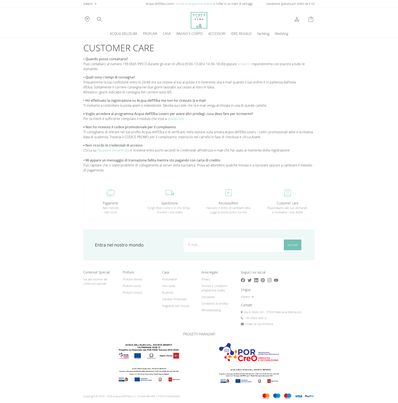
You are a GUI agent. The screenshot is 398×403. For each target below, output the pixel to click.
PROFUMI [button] (150, 33)
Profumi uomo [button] (132, 286)
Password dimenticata (113, 150)
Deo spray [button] (168, 286)
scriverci (244, 64)
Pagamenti (110, 203)
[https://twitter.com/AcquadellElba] (250, 280)
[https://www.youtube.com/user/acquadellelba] (276, 280)
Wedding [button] (281, 33)
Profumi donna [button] (132, 279)
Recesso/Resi (228, 203)
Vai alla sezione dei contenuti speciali (95, 281)
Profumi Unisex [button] (132, 292)
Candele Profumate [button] (174, 299)
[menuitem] (263, 33)
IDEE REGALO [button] (241, 33)
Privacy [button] (205, 279)
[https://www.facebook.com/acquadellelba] (243, 280)
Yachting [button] (263, 33)
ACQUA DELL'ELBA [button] (123, 33)
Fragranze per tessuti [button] (175, 306)
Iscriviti (293, 245)
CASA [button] (167, 33)
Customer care (287, 203)
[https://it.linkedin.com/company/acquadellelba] (256, 280)
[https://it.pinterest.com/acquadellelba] (263, 280)
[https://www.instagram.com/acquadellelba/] (269, 280)
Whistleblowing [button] (211, 310)
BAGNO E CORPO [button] (189, 33)
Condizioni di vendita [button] (214, 303)
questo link (175, 118)
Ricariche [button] (168, 292)
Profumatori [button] (169, 279)
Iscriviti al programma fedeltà (194, 4)
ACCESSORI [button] (217, 33)
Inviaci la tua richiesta (259, 324)
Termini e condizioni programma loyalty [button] (214, 288)
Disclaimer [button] (208, 297)
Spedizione (169, 203)
